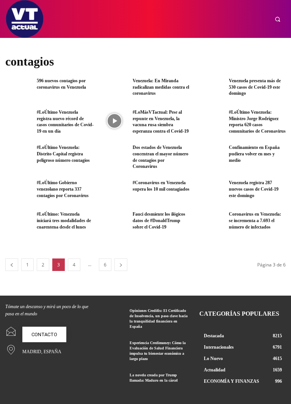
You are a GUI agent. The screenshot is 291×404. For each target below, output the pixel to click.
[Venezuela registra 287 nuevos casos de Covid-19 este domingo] (210, 192)
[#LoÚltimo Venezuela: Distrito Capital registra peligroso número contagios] (18, 156)
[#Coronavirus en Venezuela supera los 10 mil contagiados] (114, 192)
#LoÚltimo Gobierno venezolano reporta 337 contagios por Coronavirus (63, 189)
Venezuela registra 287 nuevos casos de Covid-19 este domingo (253, 189)
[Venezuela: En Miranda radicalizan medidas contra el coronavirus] (114, 90)
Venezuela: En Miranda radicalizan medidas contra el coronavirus (161, 87)
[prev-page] (11, 264)
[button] (277, 19)
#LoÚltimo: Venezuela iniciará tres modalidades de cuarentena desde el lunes (64, 220)
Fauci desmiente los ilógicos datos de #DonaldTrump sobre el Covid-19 (159, 220)
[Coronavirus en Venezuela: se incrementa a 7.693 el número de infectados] (210, 223)
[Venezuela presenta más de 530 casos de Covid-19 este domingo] (210, 90)
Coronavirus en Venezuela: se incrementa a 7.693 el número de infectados (255, 220)
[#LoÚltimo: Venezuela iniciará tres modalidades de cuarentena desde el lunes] (18, 223)
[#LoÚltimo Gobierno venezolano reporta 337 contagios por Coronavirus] (18, 192)
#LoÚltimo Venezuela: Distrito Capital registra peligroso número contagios (63, 154)
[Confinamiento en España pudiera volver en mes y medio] (210, 156)
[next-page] (120, 264)
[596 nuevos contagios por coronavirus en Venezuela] (18, 90)
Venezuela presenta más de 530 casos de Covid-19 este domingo (255, 87)
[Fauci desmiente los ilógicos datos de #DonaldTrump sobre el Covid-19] (114, 223)
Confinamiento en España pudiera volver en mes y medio (254, 154)
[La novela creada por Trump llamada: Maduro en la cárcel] (113, 381)
